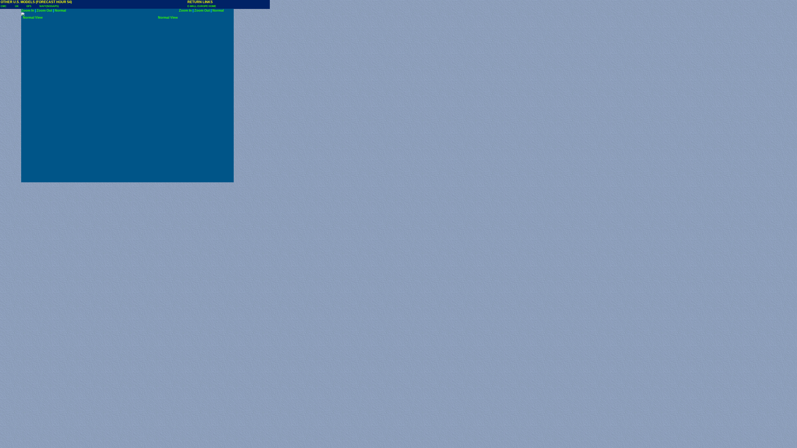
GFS (28, 6)
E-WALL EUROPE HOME (201, 6)
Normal (60, 10)
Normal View (38, 17)
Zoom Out (44, 10)
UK (17, 6)
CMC (3, 6)
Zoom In (27, 10)
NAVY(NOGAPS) (49, 6)
